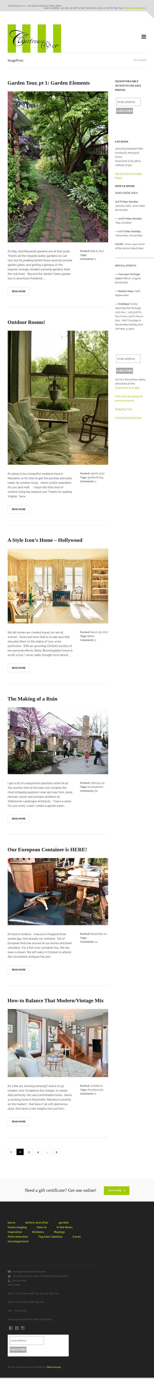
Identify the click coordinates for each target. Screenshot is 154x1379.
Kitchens (38, 1231)
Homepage (140, 60)
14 (96, 941)
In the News (64, 1227)
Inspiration (15, 1231)
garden (64, 1222)
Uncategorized (18, 1241)
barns (11, 1222)
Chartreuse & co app (127, 387)
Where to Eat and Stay (128, 417)
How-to (42, 1227)
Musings (59, 1231)
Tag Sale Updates (50, 1236)
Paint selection (18, 1236)
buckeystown (95, 786)
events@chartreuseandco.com (28, 1271)
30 (96, 790)
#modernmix (95, 1089)
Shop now (115, 1190)
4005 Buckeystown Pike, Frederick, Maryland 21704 (41, 1276)
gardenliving (95, 477)
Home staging (17, 1227)
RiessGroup (54, 1367)
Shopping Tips (123, 409)
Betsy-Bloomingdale (88, 637)
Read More (19, 291)
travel (76, 1236)
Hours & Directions (135, 8)
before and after (36, 1222)
